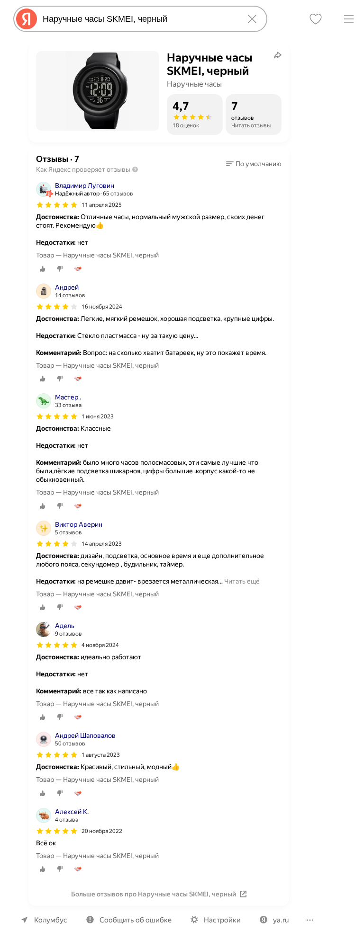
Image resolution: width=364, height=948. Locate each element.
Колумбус (50, 920)
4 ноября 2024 (100, 645)
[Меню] (348, 18)
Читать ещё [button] (242, 581)
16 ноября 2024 (102, 306)
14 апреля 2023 (102, 543)
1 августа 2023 (101, 755)
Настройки (222, 920)
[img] (57, 205)
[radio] (42, 269)
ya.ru (281, 920)
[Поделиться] (278, 55)
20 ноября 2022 (102, 831)
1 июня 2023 (98, 416)
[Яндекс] (26, 19)
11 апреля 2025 (102, 205)
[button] (254, 163)
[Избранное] (315, 19)
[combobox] (138, 19)
